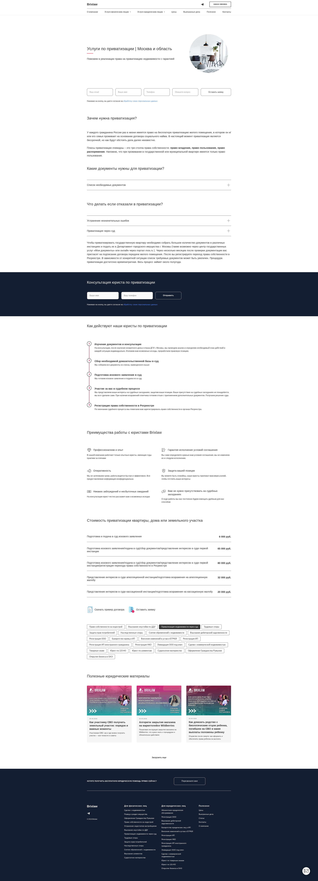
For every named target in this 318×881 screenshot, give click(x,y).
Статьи (201, 818)
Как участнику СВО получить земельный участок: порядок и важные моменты (108, 725)
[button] (220, 4)
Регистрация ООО (97, 639)
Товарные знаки (96, 651)
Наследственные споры (132, 633)
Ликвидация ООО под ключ (169, 645)
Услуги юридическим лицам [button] (150, 12)
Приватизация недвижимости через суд (179, 627)
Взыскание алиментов (133, 854)
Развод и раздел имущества (135, 814)
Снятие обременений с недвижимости (166, 633)
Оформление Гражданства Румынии (205, 651)
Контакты (226, 12)
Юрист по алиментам (142, 651)
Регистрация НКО (143, 645)
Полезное (211, 12)
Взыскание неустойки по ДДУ (141, 627)
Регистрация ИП (190, 639)
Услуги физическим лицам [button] (117, 12)
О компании (92, 12)
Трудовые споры (211, 627)
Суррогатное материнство (170, 651)
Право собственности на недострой (105, 627)
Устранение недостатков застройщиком (140, 826)
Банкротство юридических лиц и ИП (176, 827)
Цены (174, 12)
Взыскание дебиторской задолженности (208, 633)
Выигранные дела (191, 12)
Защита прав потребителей (102, 633)
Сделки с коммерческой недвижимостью (207, 645)
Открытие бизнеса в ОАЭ (101, 657)
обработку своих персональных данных (140, 101)
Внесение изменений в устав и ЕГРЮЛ (159, 639)
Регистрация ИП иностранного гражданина (109, 645)
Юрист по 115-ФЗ (118, 651)
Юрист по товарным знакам (172, 860)
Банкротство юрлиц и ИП (123, 639)
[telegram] (202, 4)
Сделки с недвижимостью (134, 810)
